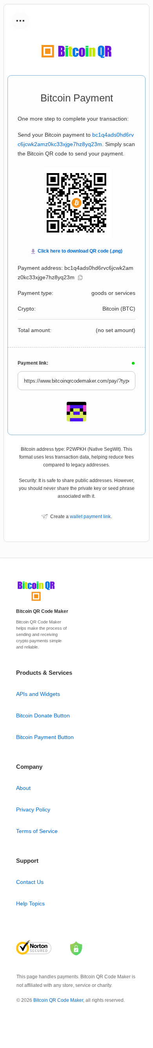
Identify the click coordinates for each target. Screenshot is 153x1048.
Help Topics (30, 903)
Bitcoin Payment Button (45, 737)
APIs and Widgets (38, 694)
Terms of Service (37, 831)
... (20, 18)
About (23, 788)
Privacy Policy (33, 809)
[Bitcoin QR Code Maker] (36, 601)
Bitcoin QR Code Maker (58, 1000)
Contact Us (30, 882)
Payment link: (33, 363)
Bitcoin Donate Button (43, 715)
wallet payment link (90, 516)
